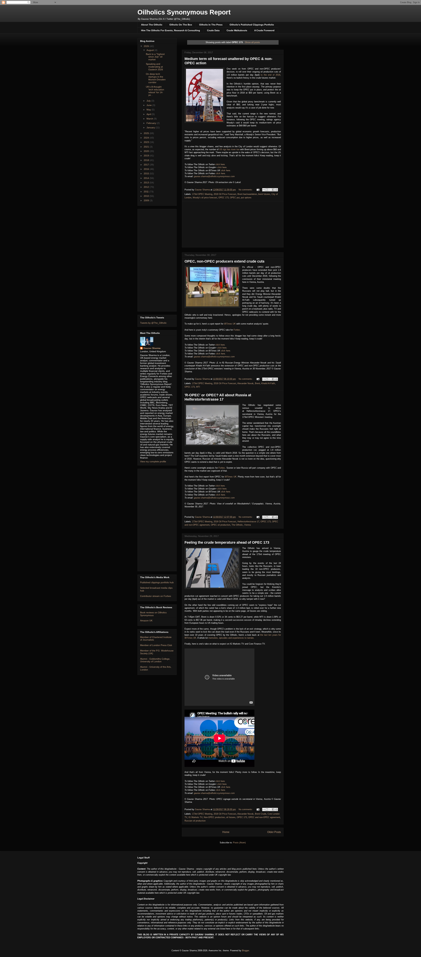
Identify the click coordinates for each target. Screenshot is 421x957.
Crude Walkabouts (237, 30)
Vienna (247, 525)
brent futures (264, 194)
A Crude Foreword (264, 30)
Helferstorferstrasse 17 (248, 521)
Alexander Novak (245, 383)
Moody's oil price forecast (205, 197)
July (149, 100)
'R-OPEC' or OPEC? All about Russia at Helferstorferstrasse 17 (218, 397)
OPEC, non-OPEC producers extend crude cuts (224, 261)
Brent (257, 383)
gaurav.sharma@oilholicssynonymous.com (214, 176)
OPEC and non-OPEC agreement (264, 817)
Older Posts (274, 832)
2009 (147, 200)
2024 (147, 137)
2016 (147, 169)
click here (220, 164)
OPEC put (235, 197)
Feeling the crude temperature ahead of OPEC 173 (227, 542)
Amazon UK (146, 620)
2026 (147, 46)
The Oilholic (237, 525)
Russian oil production (195, 820)
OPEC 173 (223, 197)
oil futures (230, 817)
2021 (147, 146)
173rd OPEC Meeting (202, 194)
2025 (147, 133)
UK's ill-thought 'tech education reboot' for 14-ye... (155, 90)
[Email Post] (257, 189)
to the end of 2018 (270, 75)
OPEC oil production (220, 525)
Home (225, 832)
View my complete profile (153, 461)
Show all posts (252, 42)
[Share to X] (270, 189)
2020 (147, 151)
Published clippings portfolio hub (157, 582)
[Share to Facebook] (273, 189)
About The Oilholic (151, 24)
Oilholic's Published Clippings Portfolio (252, 24)
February (152, 123)
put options (246, 197)
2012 (147, 187)
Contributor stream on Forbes (155, 596)
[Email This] (263, 189)
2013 (147, 182)
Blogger (245, 950)
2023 (147, 142)
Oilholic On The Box (180, 24)
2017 (147, 164)
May (149, 109)
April (149, 114)
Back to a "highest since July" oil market (155, 57)
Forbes (237, 330)
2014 (147, 178)
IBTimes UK (230, 324)
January (151, 127)
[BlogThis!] (267, 189)
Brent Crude (260, 814)
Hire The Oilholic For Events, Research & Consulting (170, 30)
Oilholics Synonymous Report (184, 12)
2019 (147, 155)
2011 (146, 191)
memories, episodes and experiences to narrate (231, 638)
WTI (198, 387)
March (150, 118)
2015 (147, 173)
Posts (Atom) (239, 842)
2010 (147, 196)
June (149, 105)
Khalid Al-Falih (268, 383)
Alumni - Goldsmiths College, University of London (155, 660)
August (150, 50)
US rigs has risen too (229, 149)
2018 (147, 160)
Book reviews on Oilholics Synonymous (153, 614)
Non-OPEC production (214, 817)
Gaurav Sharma (152, 348)
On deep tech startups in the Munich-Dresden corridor (156, 78)
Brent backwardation (247, 194)
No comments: (246, 189)
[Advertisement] (232, 224)
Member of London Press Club (156, 645)
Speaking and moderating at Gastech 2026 (154, 67)
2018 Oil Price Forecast (225, 194)
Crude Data (213, 30)
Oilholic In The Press (211, 24)
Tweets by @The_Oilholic (153, 323)
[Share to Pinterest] (276, 189)
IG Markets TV (195, 817)
